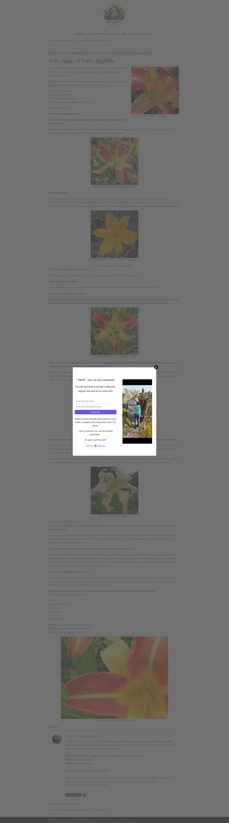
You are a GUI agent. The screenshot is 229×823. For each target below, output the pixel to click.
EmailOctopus (100, 446)
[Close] (156, 367)
